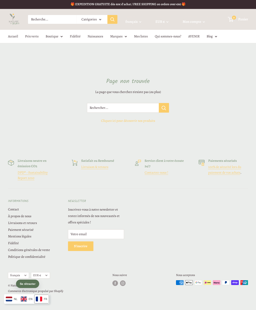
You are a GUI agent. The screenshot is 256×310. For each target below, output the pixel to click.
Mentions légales (19, 236)
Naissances (95, 36)
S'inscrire (80, 246)
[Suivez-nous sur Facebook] (115, 283)
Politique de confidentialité (26, 256)
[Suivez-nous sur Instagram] (123, 283)
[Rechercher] (112, 19)
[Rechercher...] (164, 108)
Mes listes (141, 36)
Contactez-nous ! (156, 172)
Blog (210, 36)
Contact (13, 209)
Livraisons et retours (22, 223)
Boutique (52, 36)
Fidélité (75, 36)
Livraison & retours (94, 167)
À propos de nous (19, 216)
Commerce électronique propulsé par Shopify (35, 291)
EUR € (37, 275)
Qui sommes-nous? (168, 36)
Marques (116, 36)
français (15, 275)
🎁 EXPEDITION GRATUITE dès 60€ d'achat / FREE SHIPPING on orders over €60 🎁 (128, 4)
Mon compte (192, 21)
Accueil (13, 36)
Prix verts (32, 36)
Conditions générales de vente (29, 250)
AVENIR (194, 36)
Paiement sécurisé (21, 229)
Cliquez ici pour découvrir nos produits (128, 120)
